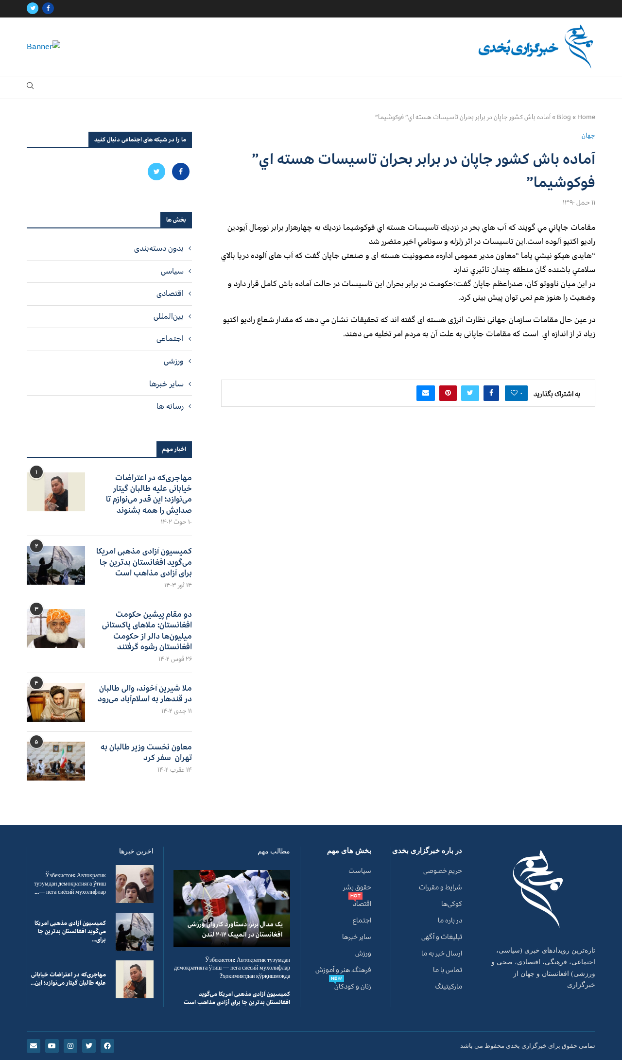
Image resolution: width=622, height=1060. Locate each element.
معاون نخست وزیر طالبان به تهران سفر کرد (146, 753)
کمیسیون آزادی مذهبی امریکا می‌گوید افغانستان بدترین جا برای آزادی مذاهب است (144, 562)
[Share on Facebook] (491, 393)
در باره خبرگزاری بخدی (427, 850)
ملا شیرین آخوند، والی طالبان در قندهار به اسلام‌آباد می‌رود (145, 694)
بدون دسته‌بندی (159, 248)
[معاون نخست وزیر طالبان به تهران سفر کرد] (56, 761)
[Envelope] (33, 1046)
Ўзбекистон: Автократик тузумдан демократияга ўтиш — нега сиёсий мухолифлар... (70, 884)
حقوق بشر (357, 887)
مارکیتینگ (448, 986)
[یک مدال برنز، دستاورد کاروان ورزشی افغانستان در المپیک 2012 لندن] (231, 908)
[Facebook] (48, 8)
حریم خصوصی (442, 871)
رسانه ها (170, 406)
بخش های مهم (349, 850)
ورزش (363, 953)
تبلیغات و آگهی (441, 937)
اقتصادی (170, 293)
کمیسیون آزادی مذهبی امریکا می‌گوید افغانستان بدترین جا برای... (70, 931)
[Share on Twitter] (470, 393)
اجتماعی (170, 338)
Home (586, 117)
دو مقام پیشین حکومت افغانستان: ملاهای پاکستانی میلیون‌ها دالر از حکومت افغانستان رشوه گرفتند (147, 631)
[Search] (30, 87)
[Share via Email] (425, 393)
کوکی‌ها (451, 904)
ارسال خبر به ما (441, 953)
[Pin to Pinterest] (448, 393)
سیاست (359, 871)
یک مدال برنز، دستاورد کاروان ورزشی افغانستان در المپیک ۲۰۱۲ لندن (235, 929)
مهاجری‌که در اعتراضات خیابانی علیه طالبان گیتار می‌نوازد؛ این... (68, 979)
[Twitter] (32, 8)
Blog (564, 117)
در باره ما (450, 920)
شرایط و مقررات (440, 887)
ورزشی (174, 361)
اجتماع (362, 920)
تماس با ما (447, 970)
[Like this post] (514, 393)
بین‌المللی (169, 316)
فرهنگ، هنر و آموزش (343, 970)
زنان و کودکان (352, 986)
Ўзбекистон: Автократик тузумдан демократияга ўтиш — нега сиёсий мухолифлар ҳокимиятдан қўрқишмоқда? (232, 968)
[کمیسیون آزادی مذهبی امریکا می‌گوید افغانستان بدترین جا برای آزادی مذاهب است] (56, 565)
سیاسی (172, 271)
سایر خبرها (166, 384)
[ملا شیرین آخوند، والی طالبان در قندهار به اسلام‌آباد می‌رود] (56, 702)
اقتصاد (362, 904)
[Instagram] (70, 1046)
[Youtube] (52, 1046)
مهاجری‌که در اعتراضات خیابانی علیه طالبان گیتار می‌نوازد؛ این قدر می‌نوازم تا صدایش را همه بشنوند (149, 494)
